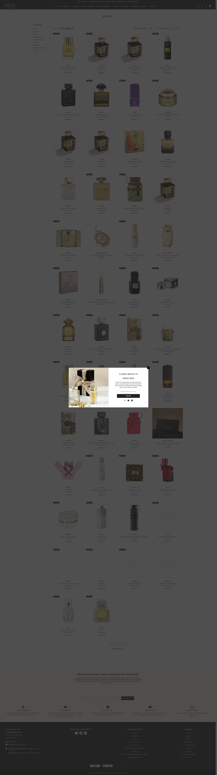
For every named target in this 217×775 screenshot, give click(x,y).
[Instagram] (128, 400)
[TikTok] (132, 400)
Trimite (128, 396)
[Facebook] (125, 400)
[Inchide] (148, 367)
